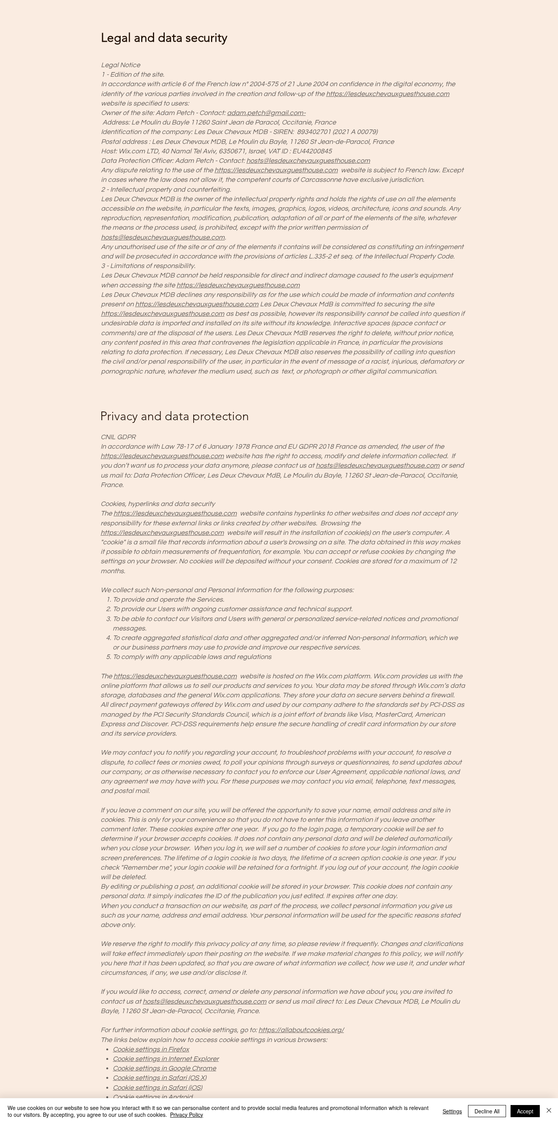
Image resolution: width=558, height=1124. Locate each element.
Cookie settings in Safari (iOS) (157, 1087)
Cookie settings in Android (152, 1097)
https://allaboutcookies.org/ (301, 1030)
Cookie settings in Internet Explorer (166, 1059)
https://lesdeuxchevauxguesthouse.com (387, 94)
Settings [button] (452, 1111)
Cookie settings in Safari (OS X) (159, 1077)
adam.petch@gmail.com (265, 113)
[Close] (548, 1111)
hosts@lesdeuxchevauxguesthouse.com (308, 160)
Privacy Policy (186, 1114)
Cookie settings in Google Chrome (164, 1068)
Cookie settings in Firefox (151, 1049)
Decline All (487, 1111)
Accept (525, 1111)
